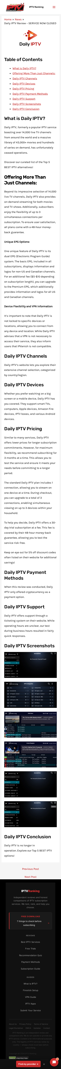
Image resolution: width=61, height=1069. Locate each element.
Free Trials (30, 948)
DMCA (28, 1028)
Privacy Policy (25, 1024)
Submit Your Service (30, 1010)
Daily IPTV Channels (25, 78)
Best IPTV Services (30, 942)
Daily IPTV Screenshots (27, 103)
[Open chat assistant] (54, 1062)
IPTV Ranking (36, 7)
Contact (46, 1028)
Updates (37, 1028)
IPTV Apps (30, 1003)
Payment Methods (30, 962)
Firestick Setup (30, 990)
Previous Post (30, 869)
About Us (13, 1024)
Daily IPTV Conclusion (26, 108)
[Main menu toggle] (54, 7)
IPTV (30, 891)
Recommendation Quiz (30, 955)
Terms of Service (41, 1024)
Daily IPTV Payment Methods (30, 93)
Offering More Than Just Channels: (34, 73)
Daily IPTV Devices (24, 83)
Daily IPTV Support (24, 98)
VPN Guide (30, 997)
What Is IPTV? (30, 983)
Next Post (30, 876)
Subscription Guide (30, 968)
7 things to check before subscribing (29, 923)
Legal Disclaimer (16, 1028)
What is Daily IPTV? (24, 68)
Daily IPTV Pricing (23, 88)
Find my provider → (28, 1064)
